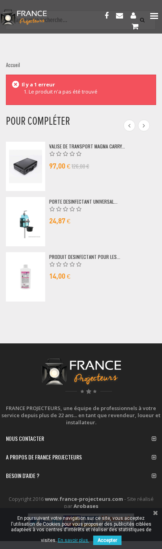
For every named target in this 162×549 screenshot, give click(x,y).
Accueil (13, 64)
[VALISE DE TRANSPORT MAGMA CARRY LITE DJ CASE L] (25, 166)
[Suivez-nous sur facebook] (108, 16)
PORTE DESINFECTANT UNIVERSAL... (83, 201)
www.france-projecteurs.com (84, 498)
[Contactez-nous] (121, 16)
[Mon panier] (137, 26)
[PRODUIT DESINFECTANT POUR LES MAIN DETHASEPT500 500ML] (25, 277)
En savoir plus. (73, 540)
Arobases (86, 506)
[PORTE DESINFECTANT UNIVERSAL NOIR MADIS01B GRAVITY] (25, 221)
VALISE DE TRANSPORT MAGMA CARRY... (87, 146)
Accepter (107, 540)
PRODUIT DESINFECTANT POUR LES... (84, 256)
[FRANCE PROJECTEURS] (34, 17)
